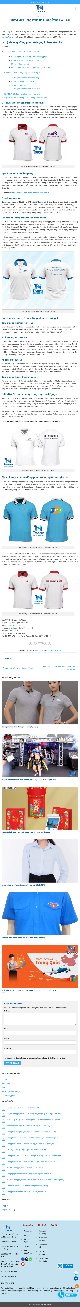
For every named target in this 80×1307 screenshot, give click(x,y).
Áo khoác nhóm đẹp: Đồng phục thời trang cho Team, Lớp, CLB (30, 1126)
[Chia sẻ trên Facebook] (34, 643)
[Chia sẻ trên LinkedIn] (49, 643)
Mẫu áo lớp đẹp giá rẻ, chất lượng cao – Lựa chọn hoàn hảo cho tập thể (33, 1120)
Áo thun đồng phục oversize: (23, 82)
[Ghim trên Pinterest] (45, 643)
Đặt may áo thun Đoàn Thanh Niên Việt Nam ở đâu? (29, 193)
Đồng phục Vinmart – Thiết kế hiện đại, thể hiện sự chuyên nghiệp (31, 1144)
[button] (3, 8)
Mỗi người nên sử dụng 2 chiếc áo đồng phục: (29, 57)
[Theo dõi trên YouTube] (23, 1264)
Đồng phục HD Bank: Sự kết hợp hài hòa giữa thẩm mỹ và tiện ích (31, 1162)
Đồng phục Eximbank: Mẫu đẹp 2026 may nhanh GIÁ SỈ (27, 1192)
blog (3, 1206)
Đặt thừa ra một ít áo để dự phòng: (25, 60)
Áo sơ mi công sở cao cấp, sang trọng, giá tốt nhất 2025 (24, 885)
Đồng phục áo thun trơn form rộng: (25, 78)
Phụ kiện (27, 1246)
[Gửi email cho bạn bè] (42, 643)
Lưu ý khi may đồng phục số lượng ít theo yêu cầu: (23, 51)
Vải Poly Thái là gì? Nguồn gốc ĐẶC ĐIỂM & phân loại (26, 1150)
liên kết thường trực (55, 650)
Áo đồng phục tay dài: (20, 85)
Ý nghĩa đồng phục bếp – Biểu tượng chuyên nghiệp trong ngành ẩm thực (34, 1114)
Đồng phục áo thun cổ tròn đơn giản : (26, 89)
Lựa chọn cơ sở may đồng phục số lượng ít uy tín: (30, 68)
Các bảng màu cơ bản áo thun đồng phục (20, 668)
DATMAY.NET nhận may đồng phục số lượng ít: (22, 94)
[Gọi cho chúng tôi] (30, 1259)
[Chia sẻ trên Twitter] (38, 643)
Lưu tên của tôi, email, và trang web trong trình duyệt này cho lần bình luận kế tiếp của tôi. (36, 1058)
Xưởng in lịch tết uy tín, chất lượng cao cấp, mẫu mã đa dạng (26, 832)
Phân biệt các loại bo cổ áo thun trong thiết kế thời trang (27, 1186)
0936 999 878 (35, 1)
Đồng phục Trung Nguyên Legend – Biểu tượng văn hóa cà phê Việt (31, 1132)
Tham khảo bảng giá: (20, 64)
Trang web (7, 1048)
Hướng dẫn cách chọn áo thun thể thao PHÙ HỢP (25, 1108)
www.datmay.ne (14, 625)
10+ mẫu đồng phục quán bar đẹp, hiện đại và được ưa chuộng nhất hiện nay (35, 1180)
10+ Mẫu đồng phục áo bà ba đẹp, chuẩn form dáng (26, 1168)
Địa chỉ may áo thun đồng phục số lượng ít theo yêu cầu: (25, 98)
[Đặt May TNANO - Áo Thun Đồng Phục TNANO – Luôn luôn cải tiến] (40, 8)
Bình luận (7, 1011)
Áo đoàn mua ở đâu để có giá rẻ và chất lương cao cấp (23, 938)
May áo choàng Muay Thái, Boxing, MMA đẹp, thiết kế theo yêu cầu (29, 780)
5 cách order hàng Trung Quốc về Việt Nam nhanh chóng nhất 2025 (29, 990)
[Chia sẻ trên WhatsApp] (30, 643)
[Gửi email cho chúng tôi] (26, 1259)
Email (6, 1038)
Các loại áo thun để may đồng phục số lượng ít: (22, 73)
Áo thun (4, 1080)
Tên (6, 1029)
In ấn (3, 1088)
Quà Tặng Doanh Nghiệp (11, 1092)
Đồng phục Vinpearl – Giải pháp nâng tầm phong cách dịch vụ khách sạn (34, 1156)
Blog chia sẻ (40, 17)
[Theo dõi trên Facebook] (23, 1259)
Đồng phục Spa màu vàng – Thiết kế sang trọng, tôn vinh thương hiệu (32, 1138)
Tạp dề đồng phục (8, 1096)
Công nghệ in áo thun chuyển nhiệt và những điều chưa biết (29, 1174)
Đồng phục (6, 1084)
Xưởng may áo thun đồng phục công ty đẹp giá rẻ (21, 727)
